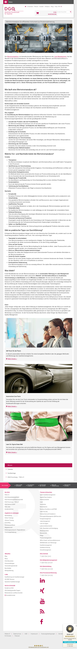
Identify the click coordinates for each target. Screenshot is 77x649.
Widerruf (7, 634)
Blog (52, 6)
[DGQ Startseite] (14, 11)
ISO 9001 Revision (9, 579)
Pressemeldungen (9, 563)
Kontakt (41, 6)
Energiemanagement (45, 519)
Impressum (34, 634)
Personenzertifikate (10, 525)
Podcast (17, 636)
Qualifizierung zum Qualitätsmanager (14, 577)
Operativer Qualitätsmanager (12, 582)
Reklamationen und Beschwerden (14, 593)
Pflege (41, 535)
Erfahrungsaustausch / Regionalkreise (15, 530)
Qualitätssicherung (45, 547)
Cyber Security (44, 511)
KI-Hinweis (8, 636)
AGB (26, 634)
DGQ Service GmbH (10, 504)
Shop (56, 6)
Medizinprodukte (44, 531)
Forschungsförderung (10, 532)
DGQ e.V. (7, 495)
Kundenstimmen (9, 509)
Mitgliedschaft (8, 527)
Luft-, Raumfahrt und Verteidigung (49, 528)
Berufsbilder (8, 568)
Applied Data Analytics (46, 497)
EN (59, 6)
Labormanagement (45, 521)
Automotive (43, 504)
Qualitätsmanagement (46, 545)
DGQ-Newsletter (9, 561)
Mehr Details (12, 359)
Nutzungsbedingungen (48, 634)
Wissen (10, 465)
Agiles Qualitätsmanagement (47, 495)
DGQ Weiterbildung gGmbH (12, 497)
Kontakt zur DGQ (9, 588)
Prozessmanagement (45, 538)
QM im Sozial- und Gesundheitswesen (50, 540)
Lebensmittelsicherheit (46, 526)
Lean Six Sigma (44, 523)
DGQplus (47, 6)
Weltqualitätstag (9, 570)
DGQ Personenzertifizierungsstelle (14, 499)
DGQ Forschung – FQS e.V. (16, 477)
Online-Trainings (9, 518)
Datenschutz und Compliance (47, 514)
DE (61, 6)
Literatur (10, 469)
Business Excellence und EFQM (48, 509)
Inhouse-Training (9, 520)
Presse (36, 6)
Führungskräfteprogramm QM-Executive (50, 516)
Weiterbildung (8, 515)
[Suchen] (70, 12)
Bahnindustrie (43, 507)
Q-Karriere (30, 6)
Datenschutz (17, 634)
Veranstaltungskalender (11, 566)
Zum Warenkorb (52, 13)
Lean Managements (60, 56)
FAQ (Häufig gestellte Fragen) (12, 590)
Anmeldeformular (10, 595)
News (6, 558)
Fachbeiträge (12, 473)
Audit (41, 502)
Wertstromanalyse (13, 56)
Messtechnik (43, 533)
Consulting (7, 522)
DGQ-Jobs (7, 507)
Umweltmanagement (45, 550)
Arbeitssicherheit (44, 499)
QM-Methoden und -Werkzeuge (48, 542)
